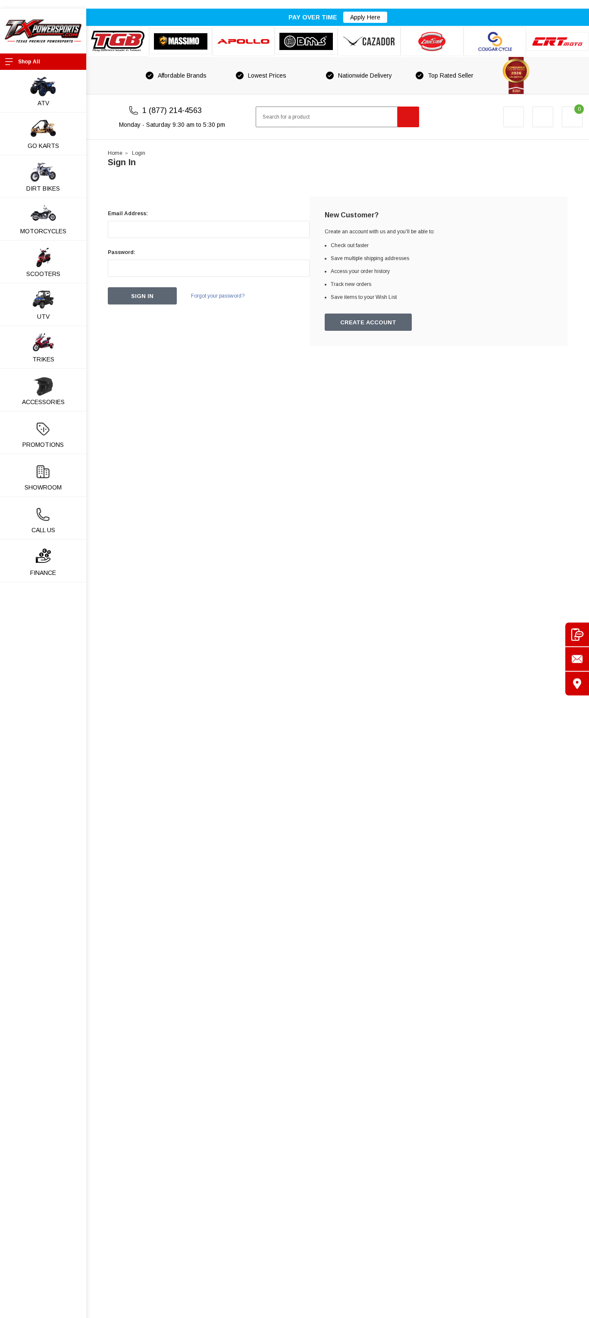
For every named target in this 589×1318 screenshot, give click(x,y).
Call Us (43, 530)
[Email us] (577, 659)
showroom (43, 487)
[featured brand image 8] (557, 41)
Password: (121, 252)
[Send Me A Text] (577, 634)
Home (115, 153)
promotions (43, 444)
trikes (43, 359)
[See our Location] (577, 684)
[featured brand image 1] (180, 41)
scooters (43, 273)
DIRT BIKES (43, 188)
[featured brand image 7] (495, 41)
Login (138, 153)
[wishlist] (543, 117)
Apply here (365, 17)
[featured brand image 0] (117, 41)
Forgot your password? (217, 296)
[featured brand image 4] (306, 41)
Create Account (368, 322)
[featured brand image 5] (369, 41)
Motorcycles (43, 231)
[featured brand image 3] (243, 41)
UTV (43, 316)
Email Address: (128, 213)
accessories (43, 402)
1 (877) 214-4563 (172, 110)
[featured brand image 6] (432, 41)
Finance (43, 572)
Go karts (43, 145)
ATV (43, 103)
